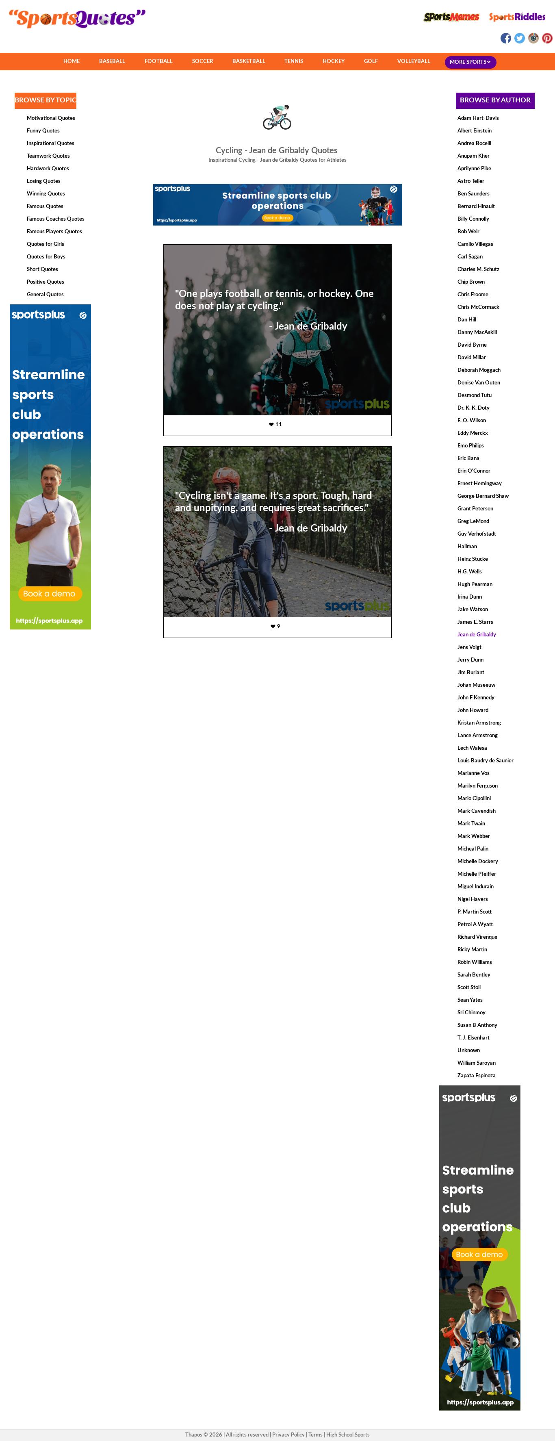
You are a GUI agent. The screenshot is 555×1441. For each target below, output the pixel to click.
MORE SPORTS (469, 62)
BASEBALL (112, 61)
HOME (71, 61)
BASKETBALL (248, 61)
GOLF (371, 61)
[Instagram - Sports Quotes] (533, 42)
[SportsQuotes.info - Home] (73, 31)
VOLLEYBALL (413, 61)
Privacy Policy (288, 1435)
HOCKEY (334, 61)
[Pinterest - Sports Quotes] (546, 42)
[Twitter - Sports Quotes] (519, 42)
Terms (315, 1435)
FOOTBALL (159, 61)
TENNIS (293, 61)
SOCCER (202, 61)
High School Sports (348, 1435)
